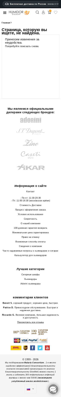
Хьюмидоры (30, 279)
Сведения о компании (30, 246)
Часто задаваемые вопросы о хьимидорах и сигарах (30, 251)
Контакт (30, 191)
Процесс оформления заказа (30, 210)
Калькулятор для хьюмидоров (30, 255)
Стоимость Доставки (30, 205)
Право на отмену (31, 237)
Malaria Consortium (34, 363)
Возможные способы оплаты (30, 241)
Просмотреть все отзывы (30, 322)
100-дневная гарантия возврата (30, 228)
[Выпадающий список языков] (30, 389)
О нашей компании (30, 223)
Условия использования (30, 214)
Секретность (30, 219)
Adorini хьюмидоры (30, 283)
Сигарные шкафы (30, 274)
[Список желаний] (56, 13)
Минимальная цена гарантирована (30, 232)
